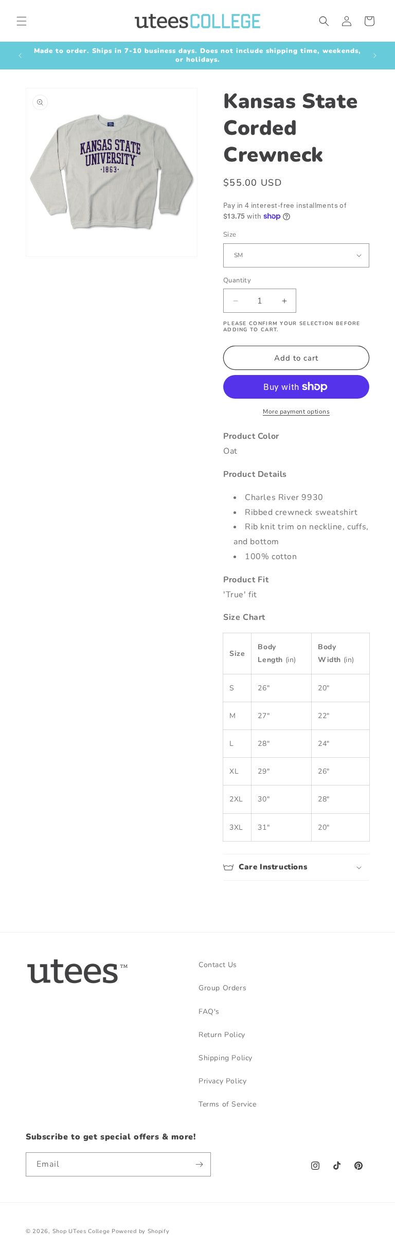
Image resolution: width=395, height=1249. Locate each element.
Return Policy (222, 1035)
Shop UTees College (81, 1231)
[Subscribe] (199, 1164)
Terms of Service (228, 1104)
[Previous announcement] (20, 55)
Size (230, 234)
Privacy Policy (222, 1081)
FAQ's (209, 1011)
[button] (21, 21)
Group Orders (222, 988)
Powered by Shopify (141, 1231)
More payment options (296, 411)
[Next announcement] (375, 55)
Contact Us (218, 965)
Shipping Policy (226, 1058)
